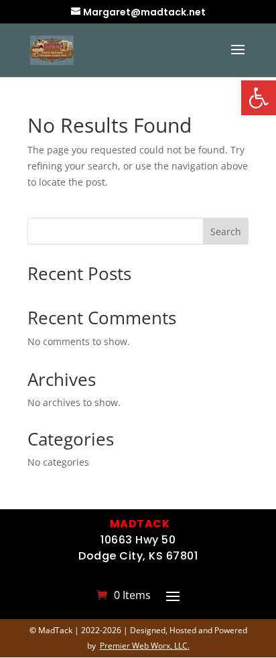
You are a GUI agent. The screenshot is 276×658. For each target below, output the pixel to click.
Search (225, 231)
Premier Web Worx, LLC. (145, 645)
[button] (258, 97)
